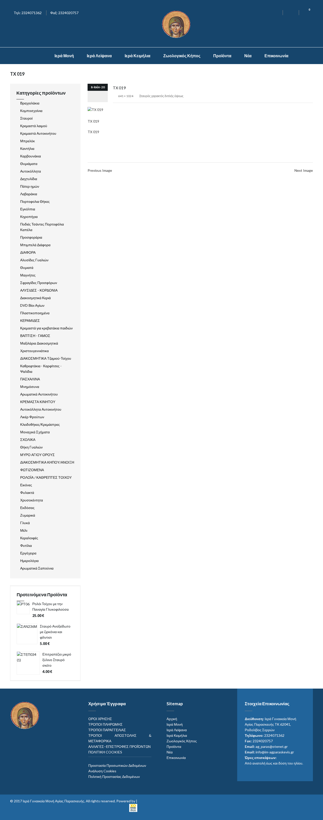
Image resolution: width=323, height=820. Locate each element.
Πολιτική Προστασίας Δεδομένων (114, 776)
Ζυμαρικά (27, 515)
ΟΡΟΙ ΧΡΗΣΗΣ (100, 719)
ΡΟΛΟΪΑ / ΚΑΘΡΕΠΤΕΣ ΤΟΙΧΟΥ (46, 477)
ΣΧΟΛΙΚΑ (27, 439)
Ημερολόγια (29, 560)
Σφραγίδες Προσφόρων (38, 282)
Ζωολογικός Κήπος (181, 55)
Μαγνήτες (28, 275)
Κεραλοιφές (29, 538)
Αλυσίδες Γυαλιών (34, 260)
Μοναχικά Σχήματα (35, 432)
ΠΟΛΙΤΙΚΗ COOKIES (105, 752)
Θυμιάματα (28, 163)
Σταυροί (26, 118)
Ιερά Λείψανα (99, 55)
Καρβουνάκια (30, 156)
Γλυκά (25, 523)
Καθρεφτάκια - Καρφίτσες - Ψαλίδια (41, 369)
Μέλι (23, 530)
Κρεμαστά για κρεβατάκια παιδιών (46, 328)
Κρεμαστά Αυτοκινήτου (38, 133)
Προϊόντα (222, 55)
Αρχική (172, 719)
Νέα (248, 55)
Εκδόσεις (27, 507)
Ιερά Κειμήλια (137, 55)
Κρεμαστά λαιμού (33, 126)
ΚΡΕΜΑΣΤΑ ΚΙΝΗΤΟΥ (37, 402)
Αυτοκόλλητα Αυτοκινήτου (40, 409)
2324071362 (274, 735)
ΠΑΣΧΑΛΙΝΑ (30, 379)
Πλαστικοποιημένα (34, 313)
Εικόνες (26, 485)
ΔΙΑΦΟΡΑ (28, 252)
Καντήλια (27, 148)
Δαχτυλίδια (28, 179)
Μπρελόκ (27, 141)
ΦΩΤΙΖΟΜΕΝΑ (32, 470)
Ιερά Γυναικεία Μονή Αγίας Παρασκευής (53, 801)
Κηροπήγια (29, 216)
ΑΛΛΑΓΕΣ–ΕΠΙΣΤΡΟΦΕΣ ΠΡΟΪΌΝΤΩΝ (119, 746)
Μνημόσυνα (29, 386)
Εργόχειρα (28, 553)
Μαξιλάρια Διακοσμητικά (39, 343)
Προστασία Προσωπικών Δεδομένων (117, 765)
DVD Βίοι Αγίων (32, 305)
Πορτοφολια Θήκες (35, 201)
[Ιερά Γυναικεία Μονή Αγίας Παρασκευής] (177, 24)
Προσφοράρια (31, 237)
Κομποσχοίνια (31, 110)
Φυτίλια (26, 545)
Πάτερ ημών (29, 186)
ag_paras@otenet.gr (272, 746)
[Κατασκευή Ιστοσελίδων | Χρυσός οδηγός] (133, 807)
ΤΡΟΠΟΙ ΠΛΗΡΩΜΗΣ (105, 724)
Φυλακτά (27, 492)
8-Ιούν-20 (98, 87)
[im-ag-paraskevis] (37, 55)
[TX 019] (95, 109)
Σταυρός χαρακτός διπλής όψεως (161, 96)
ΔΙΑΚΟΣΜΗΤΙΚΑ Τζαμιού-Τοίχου (45, 358)
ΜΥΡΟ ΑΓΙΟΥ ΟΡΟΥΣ (37, 455)
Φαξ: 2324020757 (64, 13)
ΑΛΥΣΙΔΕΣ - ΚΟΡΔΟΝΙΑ (39, 290)
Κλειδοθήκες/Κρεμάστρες (40, 424)
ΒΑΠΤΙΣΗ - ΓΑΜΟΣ (35, 335)
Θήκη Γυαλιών (31, 447)
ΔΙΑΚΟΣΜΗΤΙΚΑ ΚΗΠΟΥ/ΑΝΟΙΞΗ (47, 462)
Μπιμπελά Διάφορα (35, 245)
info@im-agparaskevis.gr (275, 752)
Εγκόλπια (27, 209)
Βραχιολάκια (29, 103)
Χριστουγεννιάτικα (34, 351)
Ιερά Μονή (64, 55)
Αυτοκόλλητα (30, 171)
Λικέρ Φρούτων (32, 417)
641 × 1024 (125, 96)
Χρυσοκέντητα (31, 500)
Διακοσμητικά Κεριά (35, 298)
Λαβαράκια (28, 194)
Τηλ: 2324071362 (28, 13)
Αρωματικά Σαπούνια (36, 568)
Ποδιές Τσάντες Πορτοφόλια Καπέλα (42, 227)
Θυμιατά (26, 267)
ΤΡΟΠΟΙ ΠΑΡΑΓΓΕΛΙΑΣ (107, 730)
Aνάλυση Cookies (102, 771)
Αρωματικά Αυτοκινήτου (39, 394)
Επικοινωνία (276, 55)
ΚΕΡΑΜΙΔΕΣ (30, 320)
